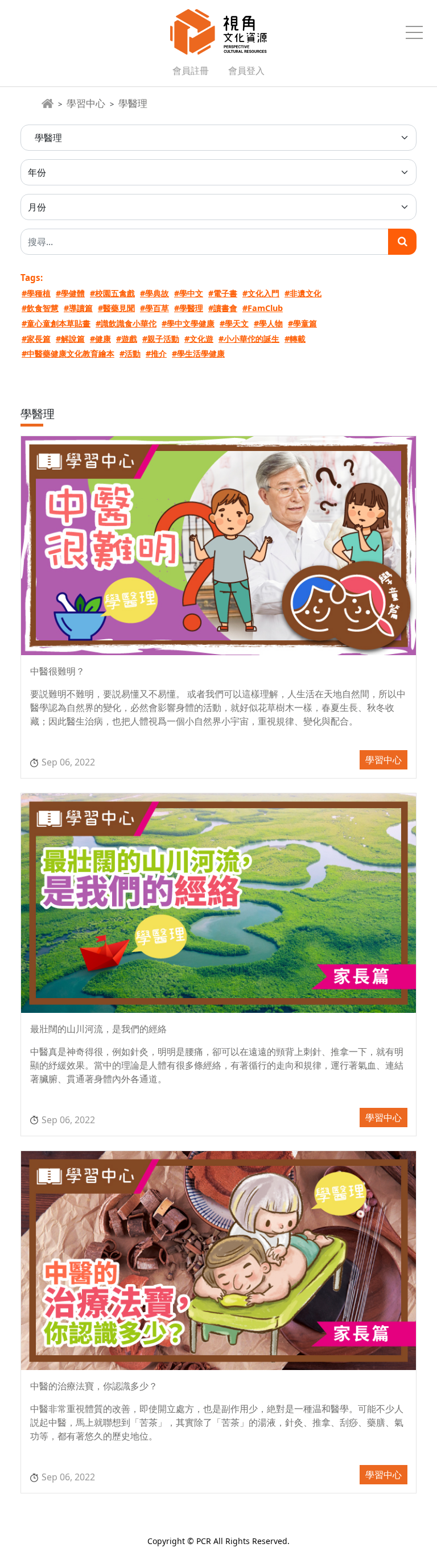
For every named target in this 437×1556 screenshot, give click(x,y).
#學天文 (234, 323)
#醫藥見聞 (116, 308)
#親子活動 (160, 338)
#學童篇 (302, 323)
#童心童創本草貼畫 (56, 323)
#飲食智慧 (40, 308)
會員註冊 (190, 70)
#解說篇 (70, 338)
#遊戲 (126, 338)
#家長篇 (36, 338)
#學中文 (188, 293)
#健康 (100, 338)
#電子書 (222, 293)
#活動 (130, 353)
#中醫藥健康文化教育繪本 (68, 353)
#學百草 (154, 308)
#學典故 (154, 293)
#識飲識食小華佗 (126, 323)
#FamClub (262, 308)
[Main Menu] (414, 32)
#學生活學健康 (198, 353)
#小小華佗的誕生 (248, 338)
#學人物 (268, 323)
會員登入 (246, 70)
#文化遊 (198, 338)
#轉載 (295, 338)
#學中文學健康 (188, 323)
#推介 (156, 353)
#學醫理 (188, 308)
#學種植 (36, 293)
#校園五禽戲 (112, 293)
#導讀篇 (78, 308)
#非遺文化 (303, 293)
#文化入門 (260, 293)
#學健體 (70, 293)
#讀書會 (222, 308)
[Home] (47, 103)
